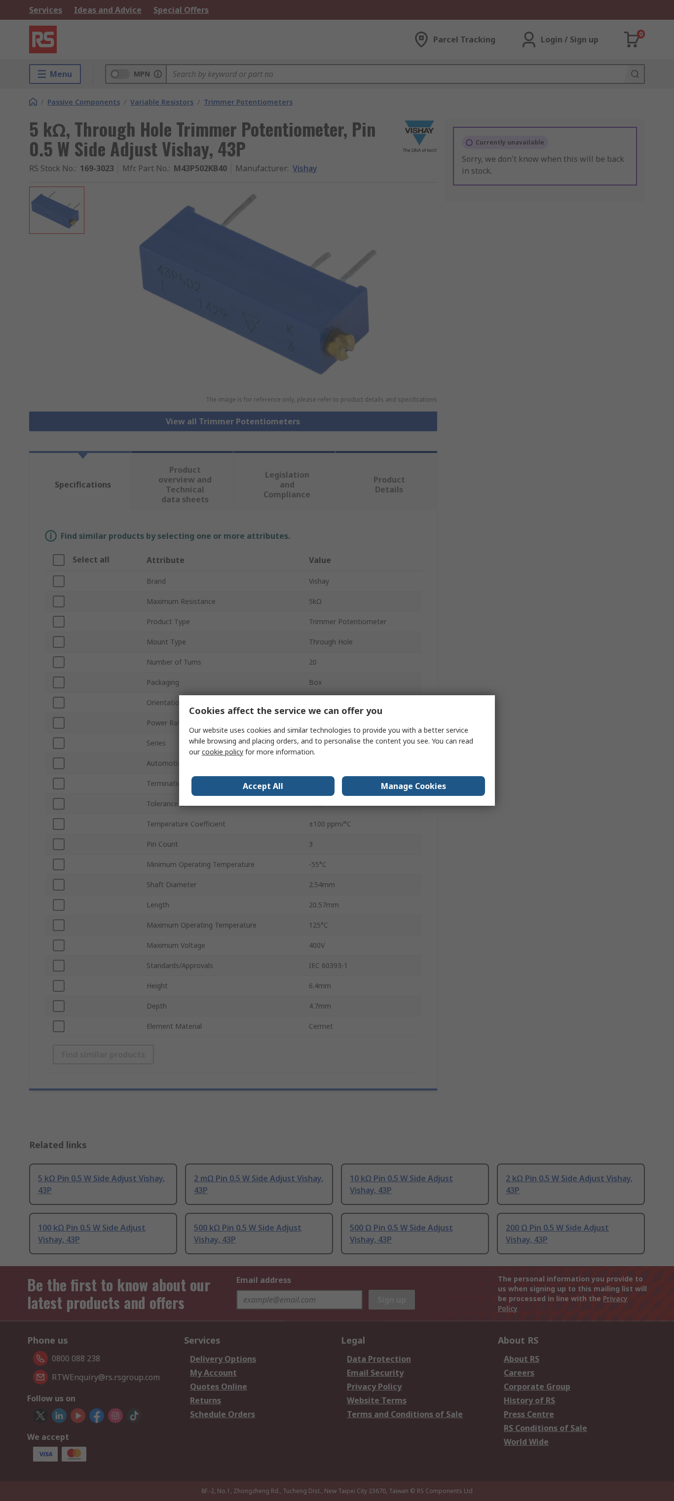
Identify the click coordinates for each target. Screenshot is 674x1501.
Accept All (263, 786)
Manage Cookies (413, 786)
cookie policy (222, 751)
